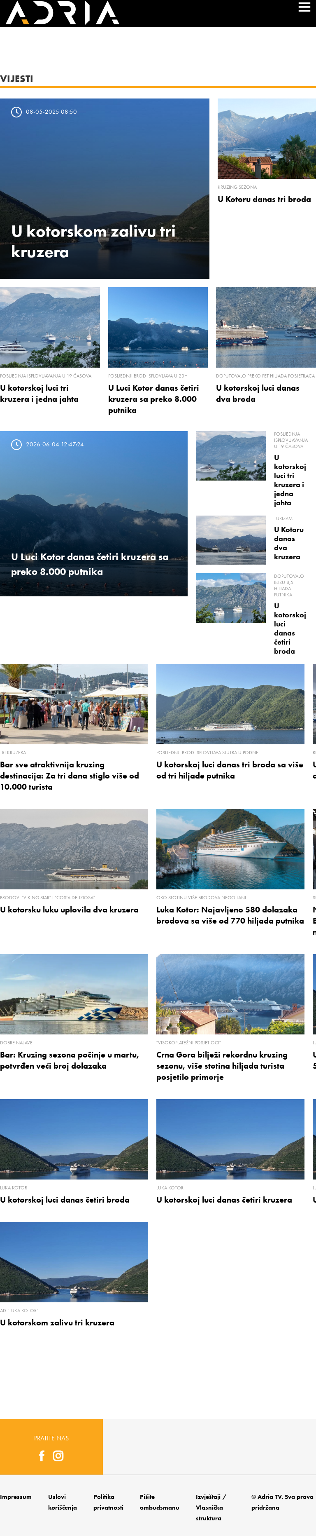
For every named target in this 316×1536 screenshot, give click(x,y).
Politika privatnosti (108, 1502)
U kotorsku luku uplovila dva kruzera (69, 910)
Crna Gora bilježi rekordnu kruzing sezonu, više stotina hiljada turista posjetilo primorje (222, 1066)
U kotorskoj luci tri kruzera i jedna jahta (290, 480)
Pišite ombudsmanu (159, 1502)
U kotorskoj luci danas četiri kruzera (224, 1200)
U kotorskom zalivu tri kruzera (57, 1322)
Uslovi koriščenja (62, 1502)
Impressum (16, 1497)
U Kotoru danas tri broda (264, 199)
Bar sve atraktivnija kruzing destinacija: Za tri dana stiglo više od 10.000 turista (69, 776)
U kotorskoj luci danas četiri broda (290, 628)
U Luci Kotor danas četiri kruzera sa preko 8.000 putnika (153, 399)
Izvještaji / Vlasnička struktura (211, 1507)
